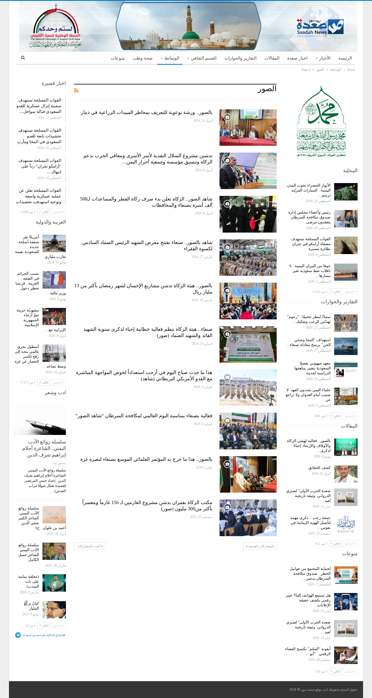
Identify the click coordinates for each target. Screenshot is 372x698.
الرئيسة (345, 58)
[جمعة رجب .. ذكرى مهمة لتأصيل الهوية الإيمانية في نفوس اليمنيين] (346, 524)
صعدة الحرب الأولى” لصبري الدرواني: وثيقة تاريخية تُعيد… (308, 496)
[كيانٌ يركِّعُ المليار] (54, 610)
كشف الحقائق (319, 468)
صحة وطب (143, 58)
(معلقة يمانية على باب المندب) (28, 581)
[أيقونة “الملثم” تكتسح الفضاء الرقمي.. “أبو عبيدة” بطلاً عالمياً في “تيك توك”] (346, 655)
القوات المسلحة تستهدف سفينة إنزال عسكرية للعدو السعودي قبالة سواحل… (39, 106)
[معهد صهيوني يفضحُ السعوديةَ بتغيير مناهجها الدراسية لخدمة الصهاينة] (346, 369)
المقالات (271, 58)
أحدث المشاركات (89, 546)
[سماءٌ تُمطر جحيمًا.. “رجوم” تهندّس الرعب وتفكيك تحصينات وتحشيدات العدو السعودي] (346, 323)
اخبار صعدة (297, 58)
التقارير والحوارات (240, 58)
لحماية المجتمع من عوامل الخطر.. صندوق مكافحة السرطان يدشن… (310, 573)
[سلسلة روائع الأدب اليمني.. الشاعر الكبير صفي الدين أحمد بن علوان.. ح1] (54, 514)
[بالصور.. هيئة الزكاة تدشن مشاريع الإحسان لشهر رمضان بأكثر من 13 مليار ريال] (248, 301)
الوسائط (171, 58)
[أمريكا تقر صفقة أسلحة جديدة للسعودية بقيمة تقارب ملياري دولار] (54, 243)
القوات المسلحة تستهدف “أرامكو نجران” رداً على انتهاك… (39, 166)
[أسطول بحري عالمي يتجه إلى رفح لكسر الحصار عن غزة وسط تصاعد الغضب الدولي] (54, 353)
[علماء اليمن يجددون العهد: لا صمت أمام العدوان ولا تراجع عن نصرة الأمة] (346, 396)
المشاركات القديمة (261, 546)
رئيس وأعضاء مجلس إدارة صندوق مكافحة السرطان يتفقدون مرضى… (309, 217)
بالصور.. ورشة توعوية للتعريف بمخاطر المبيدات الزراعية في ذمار (146, 112)
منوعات (118, 58)
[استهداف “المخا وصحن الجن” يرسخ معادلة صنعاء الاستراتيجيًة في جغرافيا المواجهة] (346, 346)
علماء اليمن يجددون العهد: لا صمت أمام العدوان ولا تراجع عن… (308, 395)
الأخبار (324, 58)
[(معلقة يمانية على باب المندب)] (54, 583)
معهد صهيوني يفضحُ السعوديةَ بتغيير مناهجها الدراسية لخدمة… (312, 368)
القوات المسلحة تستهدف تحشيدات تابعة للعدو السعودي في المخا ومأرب (39, 136)
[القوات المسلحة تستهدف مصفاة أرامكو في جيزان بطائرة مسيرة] (346, 245)
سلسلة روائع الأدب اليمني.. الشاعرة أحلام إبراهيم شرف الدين (44, 448)
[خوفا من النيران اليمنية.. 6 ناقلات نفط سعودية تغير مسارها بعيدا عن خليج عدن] (346, 272)
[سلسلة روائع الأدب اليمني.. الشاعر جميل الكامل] (54, 551)
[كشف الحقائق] (346, 474)
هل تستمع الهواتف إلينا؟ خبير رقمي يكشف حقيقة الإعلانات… (308, 600)
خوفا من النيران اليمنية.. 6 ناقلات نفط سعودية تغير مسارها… (310, 271)
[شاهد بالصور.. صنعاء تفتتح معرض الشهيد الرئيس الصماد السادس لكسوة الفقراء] (248, 257)
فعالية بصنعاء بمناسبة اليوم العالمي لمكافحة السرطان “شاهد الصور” (143, 415)
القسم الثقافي (204, 58)
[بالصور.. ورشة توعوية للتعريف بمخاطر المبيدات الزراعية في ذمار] (248, 127)
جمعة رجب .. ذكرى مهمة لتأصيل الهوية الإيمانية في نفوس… (310, 523)
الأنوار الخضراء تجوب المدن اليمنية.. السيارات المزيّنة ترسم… (309, 190)
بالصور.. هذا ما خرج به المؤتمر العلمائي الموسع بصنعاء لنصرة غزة (146, 459)
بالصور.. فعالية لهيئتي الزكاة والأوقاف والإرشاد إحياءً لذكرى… (309, 446)
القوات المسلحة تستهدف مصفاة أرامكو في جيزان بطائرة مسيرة (311, 244)
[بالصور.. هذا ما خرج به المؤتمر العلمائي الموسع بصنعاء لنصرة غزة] (248, 474)
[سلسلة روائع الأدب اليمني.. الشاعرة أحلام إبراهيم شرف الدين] (40, 420)
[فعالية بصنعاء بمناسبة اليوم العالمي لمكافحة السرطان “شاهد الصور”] (248, 431)
